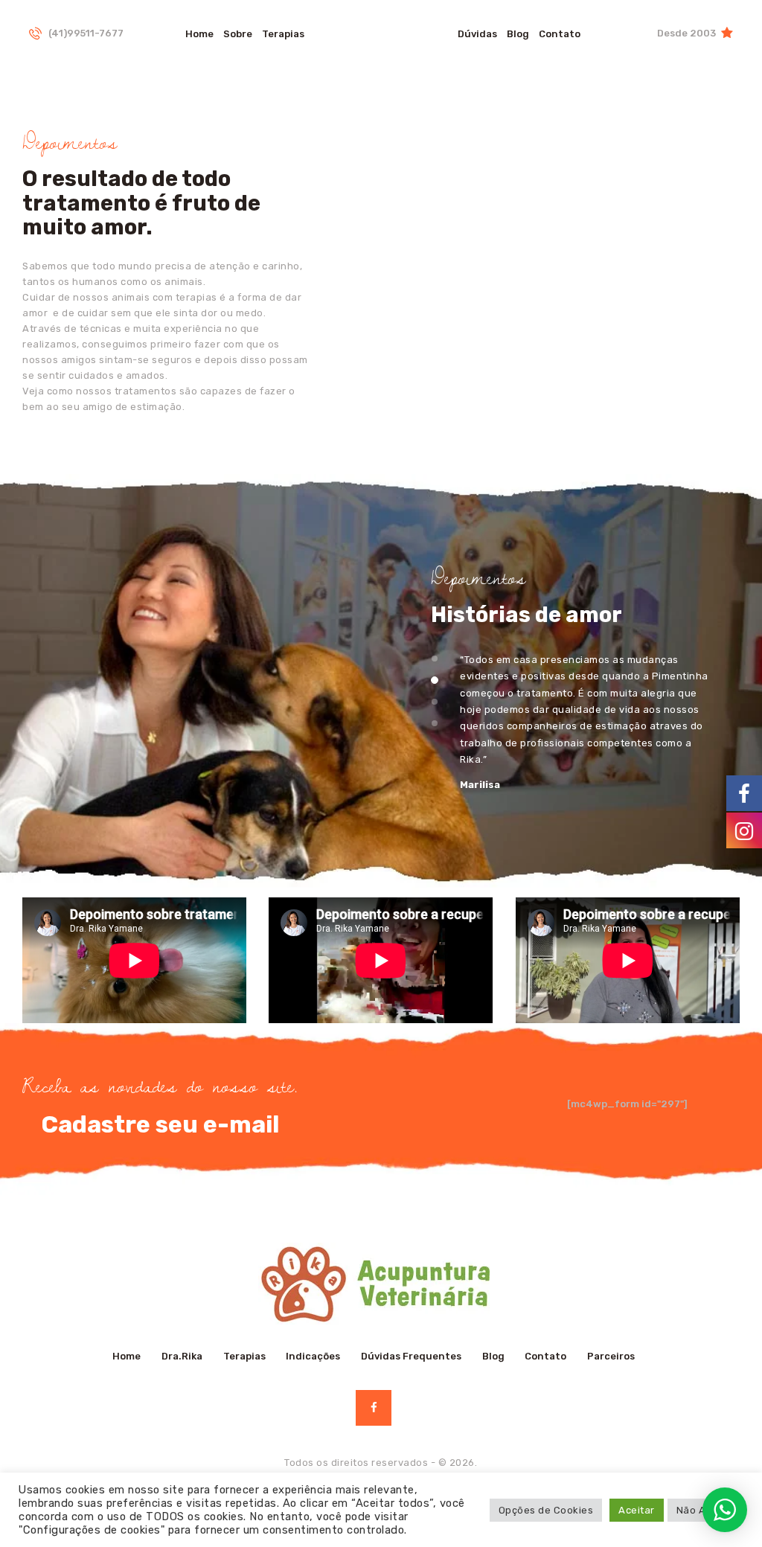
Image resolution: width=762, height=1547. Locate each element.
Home (126, 1356)
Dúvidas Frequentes (411, 1356)
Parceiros (611, 1356)
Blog (493, 1356)
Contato (545, 1356)
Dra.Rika (181, 1356)
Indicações (313, 1356)
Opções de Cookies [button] (546, 1510)
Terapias (244, 1356)
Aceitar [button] (636, 1510)
